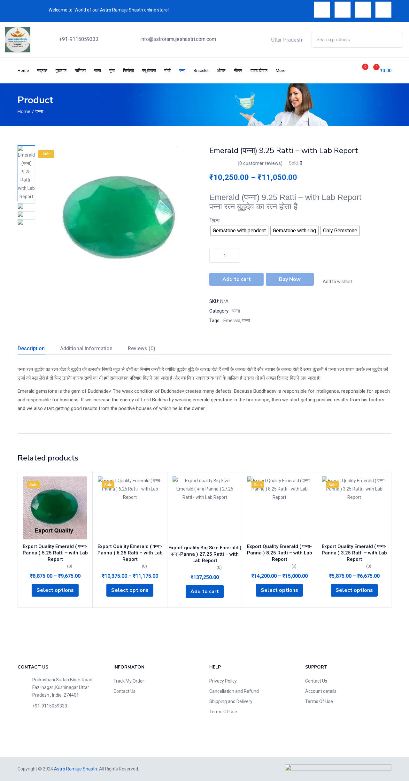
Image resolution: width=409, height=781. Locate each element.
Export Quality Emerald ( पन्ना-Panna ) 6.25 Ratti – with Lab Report (130, 553)
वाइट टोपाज (259, 70)
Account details (320, 691)
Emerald (231, 320)
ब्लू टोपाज (149, 70)
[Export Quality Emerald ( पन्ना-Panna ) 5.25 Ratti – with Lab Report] (55, 507)
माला (97, 70)
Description (31, 348)
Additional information (86, 348)
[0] (358, 71)
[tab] (39, 349)
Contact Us (124, 691)
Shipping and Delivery (230, 701)
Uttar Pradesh (286, 40)
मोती (167, 70)
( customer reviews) (260, 163)
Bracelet (201, 70)
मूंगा (112, 70)
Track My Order (128, 681)
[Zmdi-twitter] (343, 10)
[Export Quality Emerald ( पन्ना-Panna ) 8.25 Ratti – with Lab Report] (279, 507)
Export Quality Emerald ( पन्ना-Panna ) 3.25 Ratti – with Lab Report (354, 553)
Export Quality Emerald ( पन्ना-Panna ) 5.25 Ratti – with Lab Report (55, 553)
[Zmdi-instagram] (383, 10)
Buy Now (290, 279)
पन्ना (182, 70)
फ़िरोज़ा (128, 70)
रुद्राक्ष (42, 70)
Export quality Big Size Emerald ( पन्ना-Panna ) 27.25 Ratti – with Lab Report (204, 554)
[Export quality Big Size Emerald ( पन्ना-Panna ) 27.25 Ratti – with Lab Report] (205, 508)
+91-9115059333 (78, 39)
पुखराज (61, 70)
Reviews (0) (141, 348)
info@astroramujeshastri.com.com (178, 39)
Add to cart (236, 279)
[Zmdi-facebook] (322, 10)
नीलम (238, 70)
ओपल (221, 70)
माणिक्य (80, 70)
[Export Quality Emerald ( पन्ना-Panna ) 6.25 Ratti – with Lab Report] (130, 507)
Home (23, 70)
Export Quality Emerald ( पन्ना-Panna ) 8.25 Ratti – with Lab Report (279, 553)
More (281, 70)
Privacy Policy (223, 681)
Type (214, 220)
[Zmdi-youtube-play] (363, 10)
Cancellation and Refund (234, 691)
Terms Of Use (223, 711)
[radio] (239, 231)
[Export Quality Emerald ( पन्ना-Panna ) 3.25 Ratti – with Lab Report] (354, 507)
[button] (379, 70)
